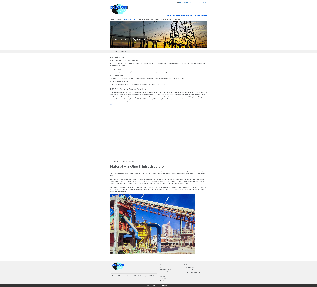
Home (112, 19)
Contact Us (178, 19)
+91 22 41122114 (201, 2)
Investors (170, 19)
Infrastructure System (130, 19)
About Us (119, 19)
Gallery (156, 19)
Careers (163, 19)
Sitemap (162, 280)
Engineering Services (146, 19)
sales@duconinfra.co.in (185, 2)
